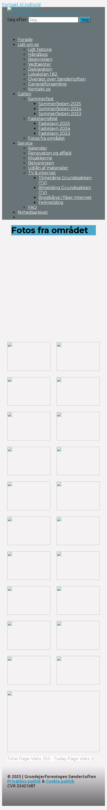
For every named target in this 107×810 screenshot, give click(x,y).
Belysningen (41, 162)
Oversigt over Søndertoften (57, 79)
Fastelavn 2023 (54, 133)
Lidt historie (40, 49)
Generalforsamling (47, 84)
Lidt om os (28, 44)
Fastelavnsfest (43, 118)
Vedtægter (39, 64)
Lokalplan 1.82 (42, 74)
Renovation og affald (49, 153)
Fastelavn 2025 (54, 123)
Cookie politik (60, 781)
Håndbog (38, 54)
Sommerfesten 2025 (59, 103)
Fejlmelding (50, 202)
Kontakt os (39, 88)
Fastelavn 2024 (54, 128)
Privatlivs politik (24, 781)
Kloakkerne (40, 158)
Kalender (37, 148)
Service (25, 143)
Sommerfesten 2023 (59, 113)
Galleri (24, 93)
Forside (25, 39)
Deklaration (40, 69)
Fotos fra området (46, 138)
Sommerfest (41, 98)
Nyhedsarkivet (33, 212)
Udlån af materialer (48, 167)
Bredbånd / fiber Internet (65, 197)
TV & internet (42, 172)
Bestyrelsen (40, 59)
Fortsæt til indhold (21, 4)
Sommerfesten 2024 (59, 108)
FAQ (32, 207)
